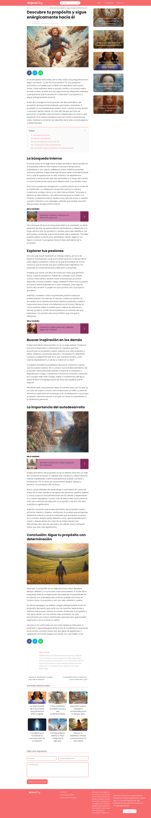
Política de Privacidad (68, 798)
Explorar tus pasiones (42, 138)
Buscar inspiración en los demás (46, 141)
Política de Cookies (67, 795)
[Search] (78, 3)
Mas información (123, 805)
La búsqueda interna (41, 135)
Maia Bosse (36, 22)
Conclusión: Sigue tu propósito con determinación (54, 148)
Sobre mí (120, 3)
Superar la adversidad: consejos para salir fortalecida (40, 678)
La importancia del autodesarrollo (47, 145)
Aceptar (130, 811)
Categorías (109, 3)
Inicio (99, 3)
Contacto (63, 792)
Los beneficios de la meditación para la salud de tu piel (75, 678)
